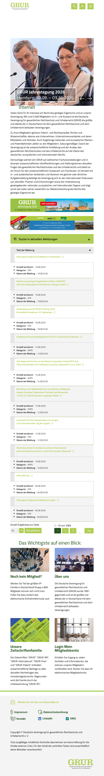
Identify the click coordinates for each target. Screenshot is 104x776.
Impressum (20, 712)
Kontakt (21, 718)
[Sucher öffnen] (74, 6)
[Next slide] (90, 99)
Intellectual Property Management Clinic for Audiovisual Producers (48, 337)
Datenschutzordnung (55, 712)
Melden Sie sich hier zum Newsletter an (38, 702)
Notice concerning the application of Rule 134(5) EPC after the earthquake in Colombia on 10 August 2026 (41, 282)
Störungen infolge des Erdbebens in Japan (36, 500)
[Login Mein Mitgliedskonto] (82, 6)
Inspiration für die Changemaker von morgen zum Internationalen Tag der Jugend (37, 421)
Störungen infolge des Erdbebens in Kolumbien (39, 257)
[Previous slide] (82, 99)
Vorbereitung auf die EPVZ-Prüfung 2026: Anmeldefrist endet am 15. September (36, 310)
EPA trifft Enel (23, 476)
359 (89, 531)
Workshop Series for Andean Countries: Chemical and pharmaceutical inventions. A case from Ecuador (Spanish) (44, 449)
